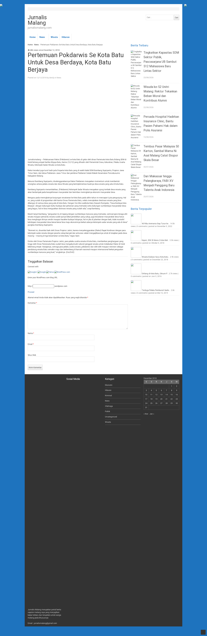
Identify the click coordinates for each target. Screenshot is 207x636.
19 (156, 399)
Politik (107, 411)
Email (31, 344)
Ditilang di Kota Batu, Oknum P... (155, 274)
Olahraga (109, 406)
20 (161, 399)
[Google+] (32, 272)
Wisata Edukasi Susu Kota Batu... (156, 257)
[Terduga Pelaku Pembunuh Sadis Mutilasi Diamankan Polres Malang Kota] (136, 290)
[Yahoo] (50, 272)
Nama (31, 333)
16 (177, 395)
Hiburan (66, 37)
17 (146, 399)
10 (146, 395)
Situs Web (32, 355)
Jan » (152, 414)
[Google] (42, 272)
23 (177, 399)
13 (161, 395)
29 (171, 403)
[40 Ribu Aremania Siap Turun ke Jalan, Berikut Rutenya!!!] (136, 224)
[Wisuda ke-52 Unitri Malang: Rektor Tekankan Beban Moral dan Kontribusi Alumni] (136, 97)
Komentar (32, 303)
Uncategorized (111, 417)
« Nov (146, 414)
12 (156, 395)
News (42, 37)
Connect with (33, 267)
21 (166, 399)
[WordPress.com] (62, 272)
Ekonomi (108, 385)
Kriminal (108, 396)
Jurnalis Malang (37, 20)
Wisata (54, 37)
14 (166, 395)
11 (151, 395)
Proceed (31, 292)
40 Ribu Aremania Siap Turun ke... (156, 224)
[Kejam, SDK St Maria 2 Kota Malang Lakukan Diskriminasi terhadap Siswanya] (136, 240)
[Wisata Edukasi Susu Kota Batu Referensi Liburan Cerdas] (136, 257)
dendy (51, 78)
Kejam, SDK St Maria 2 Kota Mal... (155, 240)
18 (151, 399)
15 (171, 395)
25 (151, 403)
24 (146, 403)
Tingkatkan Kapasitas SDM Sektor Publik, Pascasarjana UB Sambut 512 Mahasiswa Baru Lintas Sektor (161, 62)
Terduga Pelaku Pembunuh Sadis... (156, 290)
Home (32, 37)
